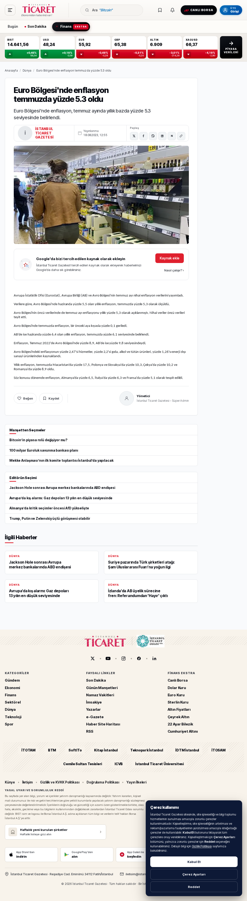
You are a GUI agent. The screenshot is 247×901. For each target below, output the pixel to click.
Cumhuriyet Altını (183, 731)
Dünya (27, 70)
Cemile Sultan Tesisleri (82, 764)
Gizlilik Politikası (202, 846)
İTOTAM (28, 750)
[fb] (139, 658)
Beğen (28, 398)
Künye (10, 782)
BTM (52, 750)
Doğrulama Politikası (103, 782)
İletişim (27, 782)
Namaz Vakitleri (100, 695)
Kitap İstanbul (105, 750)
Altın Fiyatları (179, 709)
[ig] (123, 658)
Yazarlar (93, 709)
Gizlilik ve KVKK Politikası (59, 782)
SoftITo (75, 750)
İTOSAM (219, 750)
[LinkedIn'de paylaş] (162, 136)
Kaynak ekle (169, 258)
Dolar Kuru (177, 687)
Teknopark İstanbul (146, 750)
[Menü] (10, 10)
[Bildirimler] (172, 10)
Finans (10, 695)
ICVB (119, 764)
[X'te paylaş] (134, 136)
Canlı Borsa (178, 680)
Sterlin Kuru (178, 702)
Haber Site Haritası (103, 724)
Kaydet (53, 398)
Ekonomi (12, 687)
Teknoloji (13, 717)
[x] (92, 658)
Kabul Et (194, 862)
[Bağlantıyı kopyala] (181, 136)
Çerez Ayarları (194, 874)
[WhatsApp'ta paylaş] (153, 136)
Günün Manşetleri (101, 687)
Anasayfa (11, 70)
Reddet (194, 887)
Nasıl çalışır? (174, 270)
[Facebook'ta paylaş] (143, 136)
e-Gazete (95, 717)
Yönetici (143, 396)
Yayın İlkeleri (136, 782)
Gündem (12, 680)
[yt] (108, 658)
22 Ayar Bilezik (180, 724)
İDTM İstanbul (187, 750)
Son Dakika (96, 680)
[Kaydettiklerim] (160, 10)
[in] (154, 658)
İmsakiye (94, 702)
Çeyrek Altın (178, 717)
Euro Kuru (176, 695)
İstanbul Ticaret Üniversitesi (159, 764)
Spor (9, 724)
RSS (89, 731)
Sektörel (13, 702)
